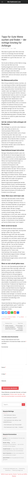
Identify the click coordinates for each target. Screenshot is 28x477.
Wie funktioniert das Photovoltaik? (13, 424)
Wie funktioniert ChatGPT (10, 417)
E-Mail (3, 374)
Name (3, 367)
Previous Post (10, 326)
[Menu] (2, 1)
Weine (22, 317)
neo (11, 48)
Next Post (19, 327)
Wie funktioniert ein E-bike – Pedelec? (13, 427)
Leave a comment (5, 318)
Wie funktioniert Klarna (10, 415)
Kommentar (4, 347)
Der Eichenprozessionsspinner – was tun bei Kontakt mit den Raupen (13, 444)
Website (3, 381)
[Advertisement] (14, 20)
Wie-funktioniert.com (14, 2)
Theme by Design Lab (17, 470)
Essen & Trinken (12, 317)
